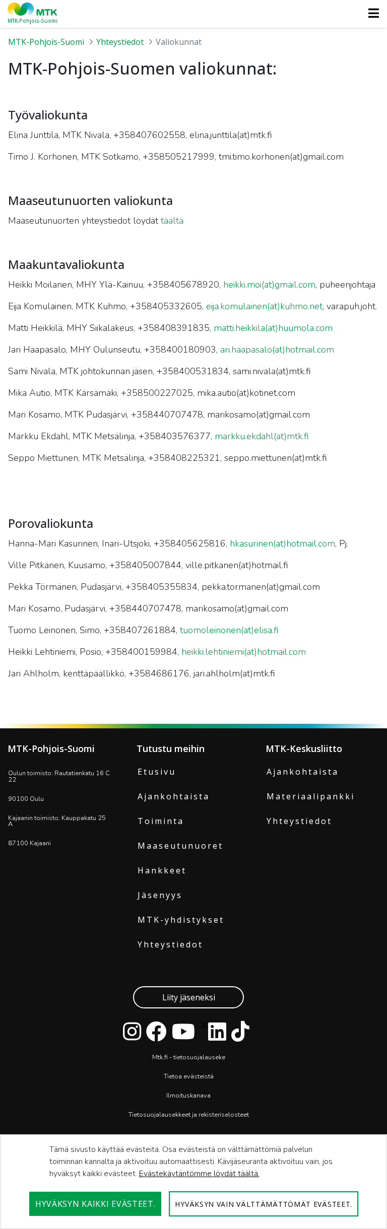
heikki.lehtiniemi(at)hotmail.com (243, 652)
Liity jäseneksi (188, 997)
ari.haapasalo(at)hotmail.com (277, 350)
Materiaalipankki (311, 796)
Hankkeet (162, 870)
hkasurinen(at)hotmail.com (282, 543)
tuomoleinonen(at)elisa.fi (229, 630)
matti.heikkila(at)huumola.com (273, 328)
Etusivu (157, 771)
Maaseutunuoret (180, 845)
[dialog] (193, 1181)
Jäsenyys (160, 895)
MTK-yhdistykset (181, 919)
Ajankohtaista (174, 796)
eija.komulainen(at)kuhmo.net (264, 306)
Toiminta (161, 821)
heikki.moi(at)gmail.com (269, 285)
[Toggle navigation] (370, 13)
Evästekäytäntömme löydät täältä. (199, 1173)
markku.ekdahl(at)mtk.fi (262, 436)
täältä (172, 221)
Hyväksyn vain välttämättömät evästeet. (263, 1204)
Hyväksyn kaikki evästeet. (95, 1203)
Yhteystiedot (170, 944)
